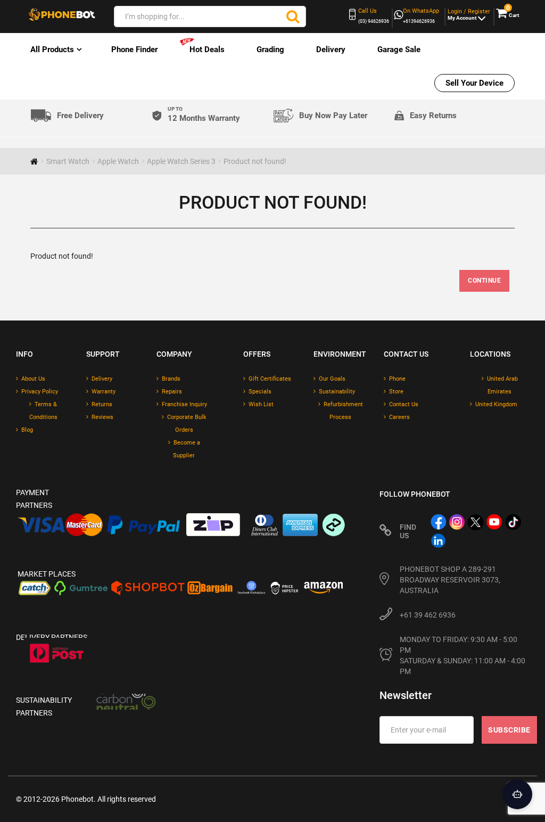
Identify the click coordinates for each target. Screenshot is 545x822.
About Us (33, 378)
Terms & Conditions (43, 411)
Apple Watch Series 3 (181, 161)
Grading (270, 49)
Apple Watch (118, 161)
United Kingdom (496, 404)
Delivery (330, 49)
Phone (397, 378)
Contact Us (403, 404)
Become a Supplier (186, 449)
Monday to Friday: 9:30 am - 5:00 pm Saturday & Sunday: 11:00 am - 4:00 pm (463, 655)
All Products (52, 49)
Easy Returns (433, 115)
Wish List (261, 404)
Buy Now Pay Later (333, 115)
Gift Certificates (270, 378)
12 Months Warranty (204, 114)
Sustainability (337, 391)
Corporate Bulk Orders (187, 423)
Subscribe (509, 730)
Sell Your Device (474, 83)
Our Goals (332, 378)
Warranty (103, 391)
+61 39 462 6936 (428, 615)
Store (396, 391)
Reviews (102, 417)
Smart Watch (67, 161)
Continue (484, 280)
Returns (102, 404)
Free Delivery (80, 116)
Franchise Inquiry (184, 404)
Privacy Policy (39, 391)
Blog (27, 429)
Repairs (172, 391)
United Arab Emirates (502, 385)
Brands (171, 378)
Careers (399, 417)
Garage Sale (398, 49)
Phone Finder (134, 49)
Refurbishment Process (343, 411)
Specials (260, 391)
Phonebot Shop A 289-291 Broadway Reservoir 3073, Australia (450, 580)
